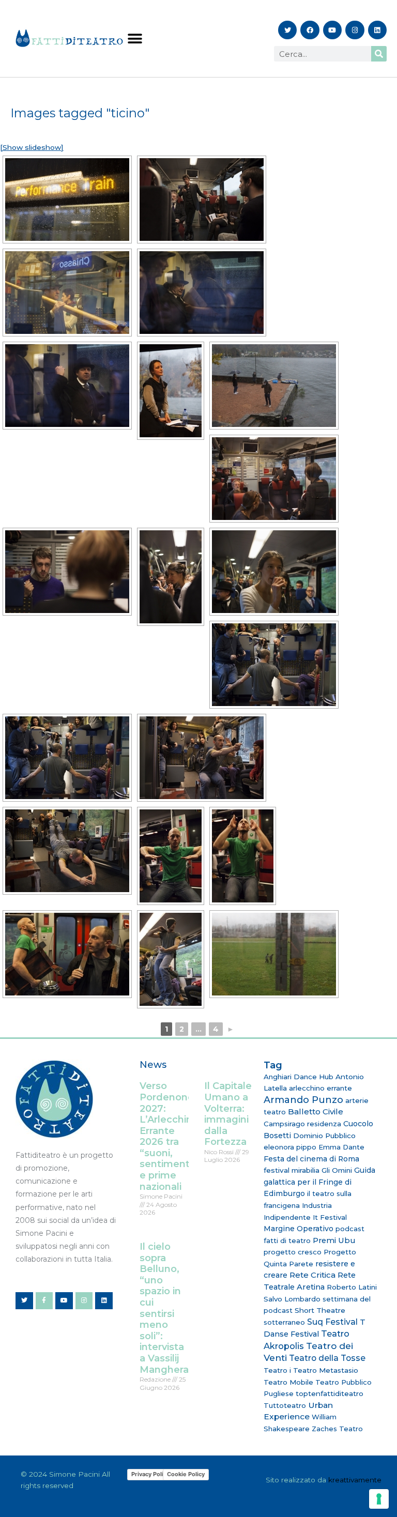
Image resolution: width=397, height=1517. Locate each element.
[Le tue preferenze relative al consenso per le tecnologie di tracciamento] (379, 1499)
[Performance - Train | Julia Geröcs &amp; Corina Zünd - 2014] (171, 576)
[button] (134, 38)
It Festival (330, 1217)
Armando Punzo (303, 1100)
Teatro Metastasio (325, 1370)
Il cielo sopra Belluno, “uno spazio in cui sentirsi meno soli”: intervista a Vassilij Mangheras (167, 1308)
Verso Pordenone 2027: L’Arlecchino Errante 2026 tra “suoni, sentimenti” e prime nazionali (169, 1136)
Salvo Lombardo (292, 1299)
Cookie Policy (186, 1474)
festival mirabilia (291, 1170)
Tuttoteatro (285, 1405)
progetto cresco (293, 1252)
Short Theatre (320, 1310)
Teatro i (277, 1370)
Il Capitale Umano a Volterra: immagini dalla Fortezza (228, 1113)
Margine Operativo (298, 1228)
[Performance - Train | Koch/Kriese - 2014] (67, 571)
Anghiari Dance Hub (298, 1076)
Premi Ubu (334, 1240)
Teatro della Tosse (327, 1358)
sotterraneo (284, 1322)
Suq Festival (332, 1322)
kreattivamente (354, 1480)
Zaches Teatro (337, 1428)
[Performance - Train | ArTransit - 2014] (67, 199)
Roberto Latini (352, 1287)
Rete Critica (312, 1275)
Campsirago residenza (302, 1124)
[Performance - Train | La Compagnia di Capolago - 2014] (274, 385)
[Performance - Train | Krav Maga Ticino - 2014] (274, 954)
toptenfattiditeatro (329, 1393)
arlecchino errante (320, 1088)
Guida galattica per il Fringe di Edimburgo (319, 1182)
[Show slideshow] (32, 147)
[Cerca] (379, 54)
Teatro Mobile (288, 1382)
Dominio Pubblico (324, 1135)
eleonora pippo (290, 1147)
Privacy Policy (150, 1474)
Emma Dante (341, 1147)
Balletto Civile (315, 1111)
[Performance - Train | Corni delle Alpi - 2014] (67, 292)
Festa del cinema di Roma (311, 1159)
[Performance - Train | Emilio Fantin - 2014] (202, 199)
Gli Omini (337, 1170)
